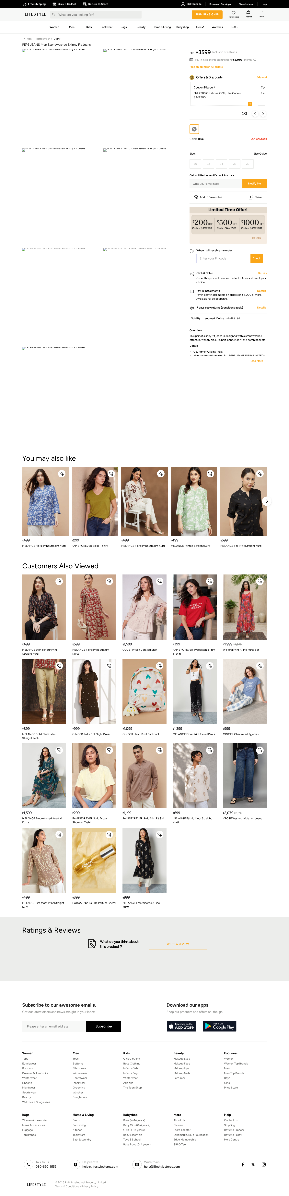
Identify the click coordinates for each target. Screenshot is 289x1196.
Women (229, 1058)
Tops (25, 1058)
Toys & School (132, 1139)
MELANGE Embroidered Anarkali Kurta (42, 820)
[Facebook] (242, 1164)
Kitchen (77, 1130)
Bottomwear (43, 38)
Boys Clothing (131, 1063)
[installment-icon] (192, 60)
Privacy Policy (89, 1186)
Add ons (128, 1083)
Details (256, 237)
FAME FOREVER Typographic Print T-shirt (194, 651)
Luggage (27, 1130)
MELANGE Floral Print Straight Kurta (90, 651)
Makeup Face (182, 1063)
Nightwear (28, 1087)
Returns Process (234, 1130)
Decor (76, 1120)
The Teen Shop (132, 1087)
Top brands (29, 1135)
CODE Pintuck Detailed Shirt (139, 649)
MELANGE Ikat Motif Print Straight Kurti (43, 905)
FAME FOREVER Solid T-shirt (90, 546)
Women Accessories (35, 1120)
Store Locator (182, 1130)
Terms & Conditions (67, 1186)
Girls (227, 1083)
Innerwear (79, 1083)
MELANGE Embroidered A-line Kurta (141, 905)
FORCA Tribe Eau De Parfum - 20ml (94, 903)
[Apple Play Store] (181, 1026)
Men (29, 38)
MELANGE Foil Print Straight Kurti (240, 546)
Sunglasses (80, 1097)
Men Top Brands (234, 1073)
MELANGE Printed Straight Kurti (190, 546)
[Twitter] (253, 1164)
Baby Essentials (132, 1135)
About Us (179, 1120)
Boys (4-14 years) (134, 1120)
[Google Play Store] (220, 1026)
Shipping (229, 1125)
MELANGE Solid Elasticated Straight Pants (39, 736)
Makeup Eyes (182, 1058)
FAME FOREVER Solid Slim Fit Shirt (144, 818)
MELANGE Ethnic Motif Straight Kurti (192, 820)
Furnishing (79, 1125)
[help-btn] (255, 59)
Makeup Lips (181, 1068)
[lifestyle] (35, 15)
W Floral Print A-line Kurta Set (241, 649)
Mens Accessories (33, 1125)
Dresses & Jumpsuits (35, 1073)
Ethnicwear (29, 1063)
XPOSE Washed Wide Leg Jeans (242, 818)
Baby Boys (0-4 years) (137, 1144)
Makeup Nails (182, 1073)
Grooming (79, 1087)
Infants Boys (131, 1073)
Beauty (26, 1097)
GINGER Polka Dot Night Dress (91, 734)
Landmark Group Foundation (191, 1135)
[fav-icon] (234, 13)
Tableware (79, 1135)
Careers (178, 1125)
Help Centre (231, 1139)
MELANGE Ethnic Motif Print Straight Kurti (39, 651)
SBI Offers (180, 1144)
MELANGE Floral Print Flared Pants (194, 734)
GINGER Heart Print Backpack (141, 734)
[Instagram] (264, 1164)
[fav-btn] (61, 473)
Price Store (231, 1087)
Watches (78, 1092)
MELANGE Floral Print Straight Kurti (44, 546)
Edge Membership (185, 1139)
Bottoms (27, 1068)
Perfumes (180, 1078)
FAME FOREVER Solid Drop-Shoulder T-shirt (89, 820)
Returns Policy (233, 1135)
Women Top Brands (236, 1063)
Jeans (57, 38)
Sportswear (29, 1092)
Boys (227, 1078)
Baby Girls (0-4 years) (136, 1125)
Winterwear (29, 1078)
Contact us (231, 1120)
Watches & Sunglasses (36, 1102)
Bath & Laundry (82, 1139)
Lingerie (27, 1083)
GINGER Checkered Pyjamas (241, 734)
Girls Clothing (131, 1058)
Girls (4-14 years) (134, 1130)
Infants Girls (130, 1068)
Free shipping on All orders (206, 67)
